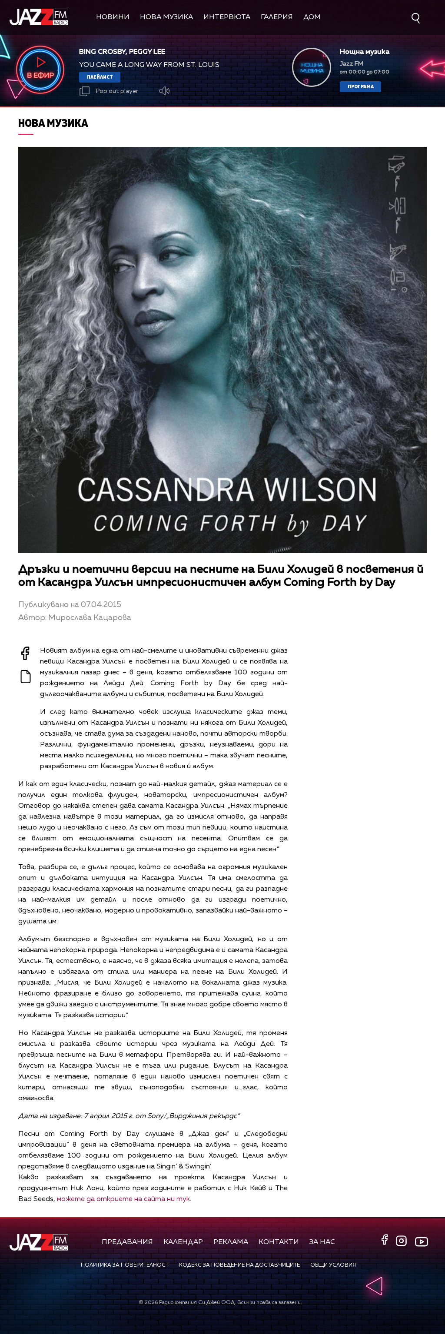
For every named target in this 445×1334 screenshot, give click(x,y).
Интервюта (226, 17)
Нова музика (166, 17)
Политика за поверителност (125, 1265)
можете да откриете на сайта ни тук (123, 1199)
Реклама (230, 1242)
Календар (183, 1242)
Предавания (127, 1242)
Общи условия (333, 1265)
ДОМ (312, 17)
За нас (322, 1242)
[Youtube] (421, 1241)
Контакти (279, 1242)
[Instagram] (402, 1241)
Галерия (277, 17)
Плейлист (100, 76)
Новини (113, 17)
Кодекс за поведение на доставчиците (239, 1265)
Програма (361, 86)
